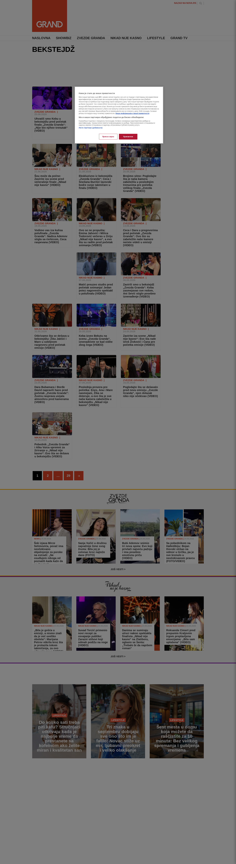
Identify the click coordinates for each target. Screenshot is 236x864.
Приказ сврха (108, 137)
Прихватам (128, 137)
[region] (119, 115)
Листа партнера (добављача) (91, 128)
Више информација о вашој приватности (132, 113)
